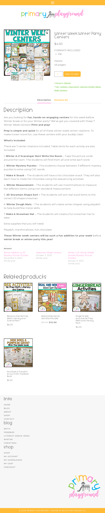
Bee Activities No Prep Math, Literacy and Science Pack (17, 318)
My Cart (9, 463)
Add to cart (72, 74)
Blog (7, 408)
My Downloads (13, 460)
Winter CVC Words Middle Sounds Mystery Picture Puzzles (81, 255)
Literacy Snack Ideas (17, 436)
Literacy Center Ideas (90, 87)
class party (73, 87)
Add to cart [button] (48, 331)
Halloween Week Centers (48, 252)
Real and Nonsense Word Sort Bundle (50, 317)
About (7, 412)
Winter (67, 83)
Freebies (9, 432)
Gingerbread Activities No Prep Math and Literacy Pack (85, 319)
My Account (11, 456)
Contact (9, 419)
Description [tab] (44, 100)
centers (64, 87)
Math (7, 429)
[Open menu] (52, 2)
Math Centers (60, 90)
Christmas (10, 443)
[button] (47, 33)
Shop (7, 415)
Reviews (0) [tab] (61, 100)
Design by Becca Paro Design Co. (68, 510)
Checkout (10, 467)
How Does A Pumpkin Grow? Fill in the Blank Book (18, 374)
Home (7, 405)
